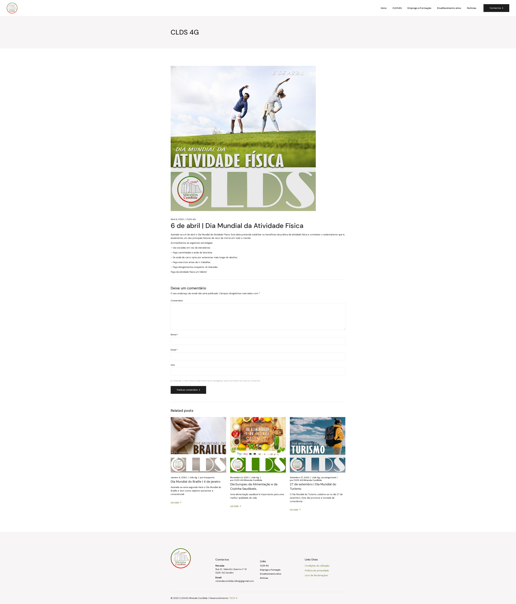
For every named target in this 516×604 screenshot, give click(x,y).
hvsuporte (207, 477)
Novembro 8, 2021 (239, 477)
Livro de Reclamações (316, 575)
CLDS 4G (191, 219)
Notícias (264, 578)
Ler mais (175, 502)
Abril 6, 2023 (177, 219)
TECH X (233, 598)
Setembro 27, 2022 (299, 477)
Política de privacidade (317, 570)
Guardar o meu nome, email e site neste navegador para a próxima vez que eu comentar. (216, 381)
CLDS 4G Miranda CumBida (246, 480)
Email (174, 350)
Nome (174, 334)
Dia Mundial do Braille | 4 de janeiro (195, 482)
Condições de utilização (317, 565)
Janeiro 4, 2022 (179, 477)
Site (173, 365)
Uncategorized (328, 477)
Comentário (177, 300)
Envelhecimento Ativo (270, 574)
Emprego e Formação (270, 570)
